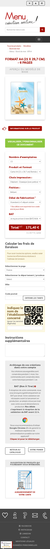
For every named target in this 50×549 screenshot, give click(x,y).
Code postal (11, 294)
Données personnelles (25, 545)
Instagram (26, 530)
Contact (25, 537)
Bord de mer (14, 48)
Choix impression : (20, 177)
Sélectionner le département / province (24, 275)
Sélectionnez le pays (15, 266)
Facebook (26, 526)
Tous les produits (14, 46)
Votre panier (36, 450)
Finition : (14, 187)
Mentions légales (25, 541)
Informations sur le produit (25, 128)
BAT (11, 214)
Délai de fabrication (21, 197)
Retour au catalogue (15, 451)
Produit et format (20, 167)
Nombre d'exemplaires (23, 157)
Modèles (27, 46)
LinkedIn (26, 533)
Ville (7, 284)
